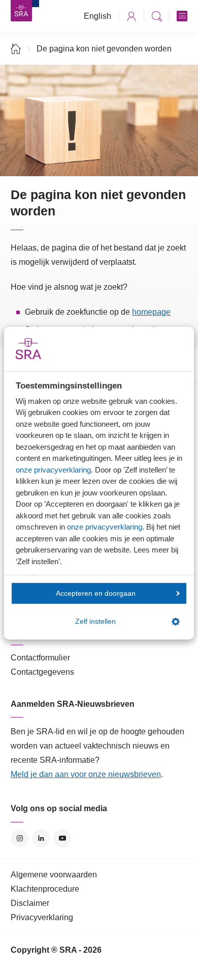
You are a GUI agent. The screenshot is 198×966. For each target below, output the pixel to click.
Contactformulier (40, 657)
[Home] (16, 48)
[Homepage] (21, 10)
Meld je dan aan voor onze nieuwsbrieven (86, 774)
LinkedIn (41, 838)
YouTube (62, 838)
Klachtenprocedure (45, 889)
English (97, 16)
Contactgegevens (42, 672)
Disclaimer (30, 903)
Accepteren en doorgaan (96, 593)
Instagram (19, 838)
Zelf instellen (95, 621)
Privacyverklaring (42, 917)
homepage (151, 312)
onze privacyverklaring (53, 469)
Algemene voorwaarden (54, 874)
